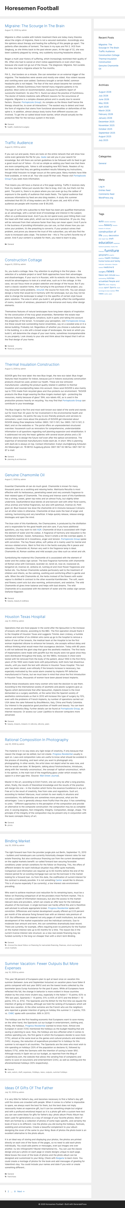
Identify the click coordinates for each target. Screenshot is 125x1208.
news (42, 1072)
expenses (27, 1072)
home (101, 261)
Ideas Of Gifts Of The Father (29, 1088)
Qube (43, 157)
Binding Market (17, 841)
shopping (113, 284)
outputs (49, 1072)
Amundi (40, 290)
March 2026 (104, 110)
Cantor (59, 880)
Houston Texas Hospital (25, 616)
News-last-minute (107, 275)
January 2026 (105, 118)
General (11, 124)
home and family (112, 261)
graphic (111, 255)
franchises (12, 1176)
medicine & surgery (21, 127)
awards (106, 222)
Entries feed (104, 190)
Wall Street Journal (49, 775)
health (10, 127)
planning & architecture (17, 459)
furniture (111, 250)
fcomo (113, 246)
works (106, 294)
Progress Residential (63, 754)
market (101, 267)
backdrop (113, 222)
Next (21, 1191)
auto (9, 1072)
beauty (10, 601)
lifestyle (114, 264)
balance (101, 225)
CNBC (11, 1013)
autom (14, 1072)
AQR (39, 529)
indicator (101, 264)
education (106, 242)
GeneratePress (80, 1204)
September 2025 (107, 133)
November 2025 (107, 125)
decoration (114, 235)
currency (105, 236)
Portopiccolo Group (31, 102)
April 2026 (104, 107)
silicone (41, 724)
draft (20, 1072)
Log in (102, 186)
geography (104, 255)
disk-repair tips (103, 239)
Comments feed (106, 194)
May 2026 (104, 103)
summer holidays (60, 1072)
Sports (113, 287)
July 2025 (103, 140)
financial (11, 349)
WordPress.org (106, 197)
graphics (101, 258)
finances (62, 945)
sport (106, 287)
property (18, 349)
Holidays (35, 1072)
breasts (17, 724)
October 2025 (105, 129)
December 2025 (106, 121)
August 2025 (105, 136)
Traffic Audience (19, 142)
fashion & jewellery (104, 246)
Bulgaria (60, 1158)
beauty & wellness (21, 601)
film (116, 246)
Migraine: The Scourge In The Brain (34, 26)
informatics (108, 264)
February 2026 (106, 114)
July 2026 (103, 95)
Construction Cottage (23, 260)
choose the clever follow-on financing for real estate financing (33, 945)
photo (10, 825)
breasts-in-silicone (29, 724)
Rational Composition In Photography (36, 739)
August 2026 (105, 92)
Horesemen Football (32, 8)
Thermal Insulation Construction (32, 364)
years (47, 724)
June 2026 (104, 99)
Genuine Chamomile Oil (25, 475)
